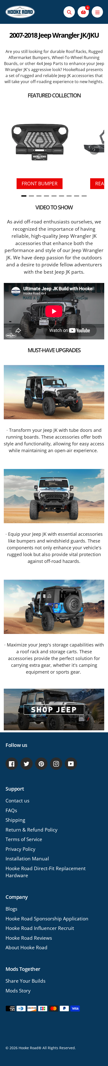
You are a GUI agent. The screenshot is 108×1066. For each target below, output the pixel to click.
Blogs (11, 909)
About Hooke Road (26, 947)
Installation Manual (27, 858)
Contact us (17, 800)
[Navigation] (97, 12)
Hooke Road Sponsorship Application (47, 918)
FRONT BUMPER (40, 183)
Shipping (15, 820)
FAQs (11, 810)
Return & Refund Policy (32, 829)
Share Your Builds (25, 981)
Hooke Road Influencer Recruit (40, 928)
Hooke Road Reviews (29, 938)
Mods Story (18, 990)
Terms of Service (24, 839)
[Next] (94, 150)
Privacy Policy (20, 849)
